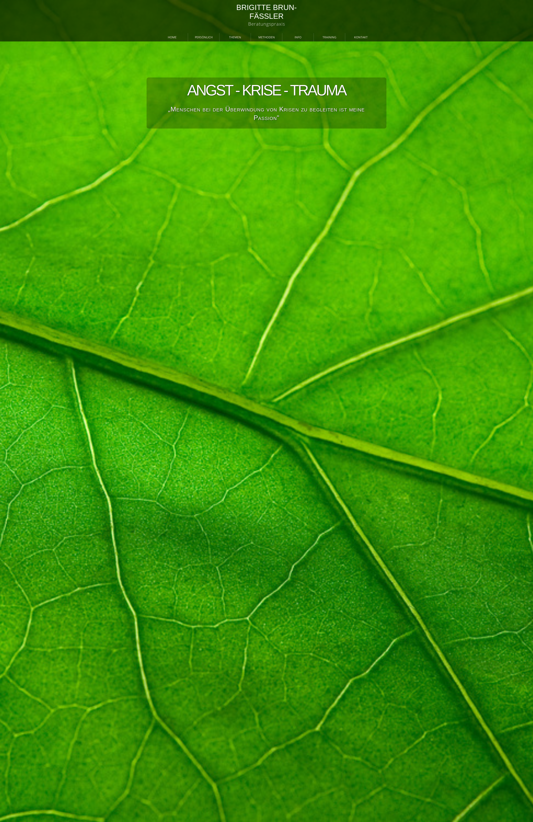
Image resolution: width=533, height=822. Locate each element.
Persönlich (204, 37)
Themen (235, 37)
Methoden (266, 37)
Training (329, 37)
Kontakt (361, 37)
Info (298, 37)
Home (172, 37)
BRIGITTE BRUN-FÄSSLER (266, 11)
